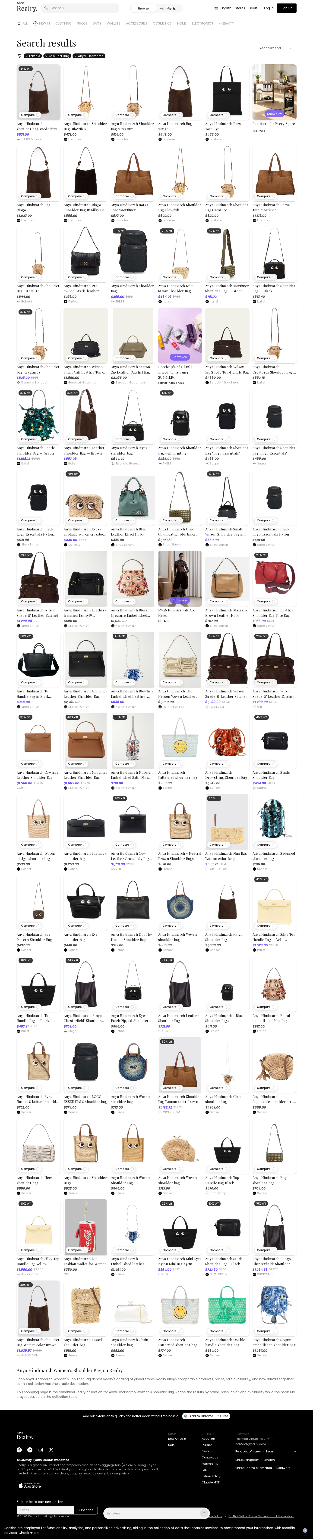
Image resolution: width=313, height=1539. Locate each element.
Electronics (202, 23)
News (205, 1451)
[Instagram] (40, 1449)
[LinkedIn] (29, 1449)
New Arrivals (177, 1439)
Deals (253, 8)
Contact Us (210, 1457)
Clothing (63, 23)
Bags (97, 23)
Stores (240, 8)
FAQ (204, 1470)
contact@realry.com (250, 1444)
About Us (208, 1439)
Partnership (210, 1464)
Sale (171, 1445)
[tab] (170, 8)
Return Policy (211, 1476)
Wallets (113, 23)
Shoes (82, 23)
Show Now (274, 114)
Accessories (136, 23)
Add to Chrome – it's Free (209, 1416)
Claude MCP (211, 1482)
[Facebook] (19, 1449)
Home (182, 23)
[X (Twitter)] (51, 1449)
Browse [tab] (143, 8)
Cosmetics (162, 23)
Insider (207, 1445)
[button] (30, 115)
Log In (269, 8)
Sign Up (287, 8)
